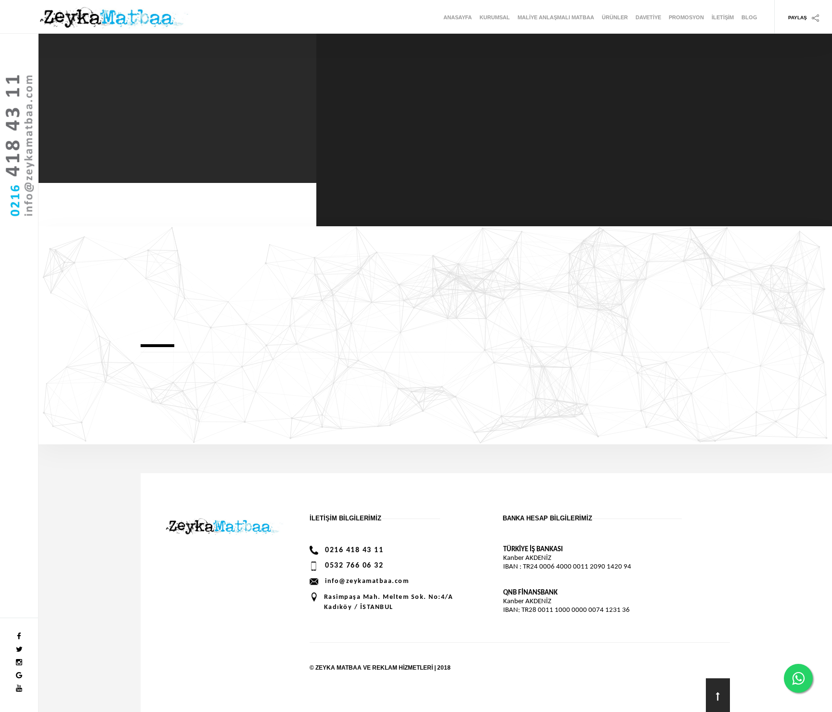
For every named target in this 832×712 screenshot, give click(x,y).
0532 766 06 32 (354, 566)
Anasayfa (457, 17)
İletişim (723, 17)
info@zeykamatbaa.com (367, 581)
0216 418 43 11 (354, 550)
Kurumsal (495, 17)
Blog (749, 17)
